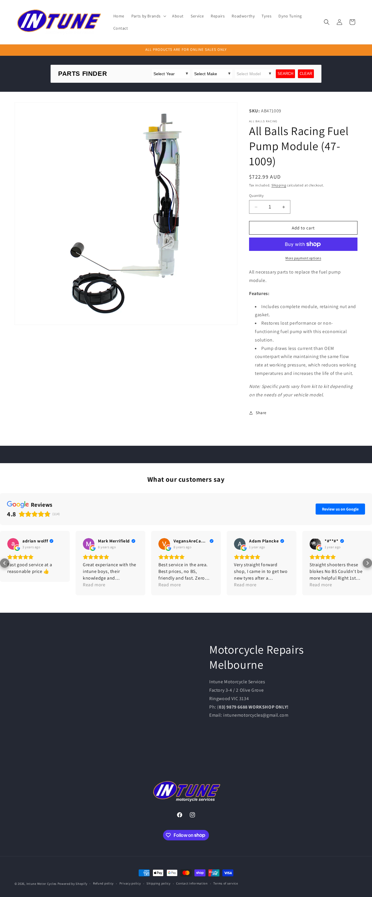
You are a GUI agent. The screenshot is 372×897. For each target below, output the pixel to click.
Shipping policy (158, 883)
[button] (148, 16)
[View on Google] (13, 544)
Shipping (278, 185)
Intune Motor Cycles (41, 884)
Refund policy (103, 883)
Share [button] (261, 412)
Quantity (256, 195)
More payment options (303, 258)
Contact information (192, 883)
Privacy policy (130, 883)
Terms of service (225, 883)
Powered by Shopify (72, 884)
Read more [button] (94, 585)
